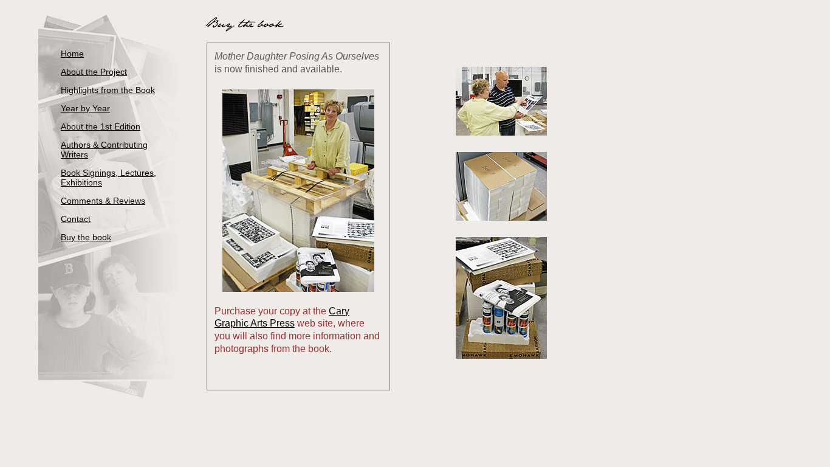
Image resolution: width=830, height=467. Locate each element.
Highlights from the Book (108, 90)
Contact (76, 219)
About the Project (94, 72)
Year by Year (85, 108)
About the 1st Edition (100, 126)
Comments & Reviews (103, 201)
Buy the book (86, 237)
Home (72, 53)
